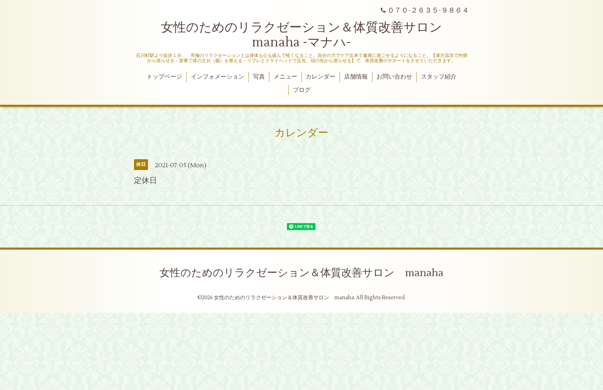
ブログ (302, 90)
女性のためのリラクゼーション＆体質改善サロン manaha (301, 273)
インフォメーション (217, 77)
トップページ (164, 77)
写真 (259, 77)
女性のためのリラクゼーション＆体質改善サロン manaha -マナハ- (308, 35)
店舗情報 (356, 77)
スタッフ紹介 (438, 77)
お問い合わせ (394, 77)
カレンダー (320, 77)
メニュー (285, 77)
